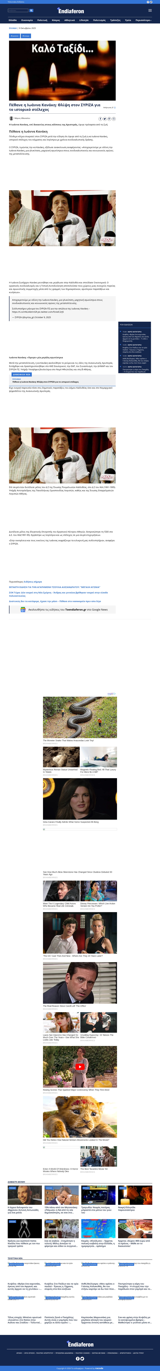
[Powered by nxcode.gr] (99, 1368)
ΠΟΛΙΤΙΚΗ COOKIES (83, 1353)
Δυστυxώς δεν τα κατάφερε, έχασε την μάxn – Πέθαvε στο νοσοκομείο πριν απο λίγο (55, 601)
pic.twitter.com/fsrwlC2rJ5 (51, 311)
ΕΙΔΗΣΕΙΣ (15, 36)
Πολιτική (42, 20)
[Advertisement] (62, 173)
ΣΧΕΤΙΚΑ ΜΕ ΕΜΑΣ (98, 1353)
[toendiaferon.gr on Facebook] (148, 2)
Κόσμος (56, 20)
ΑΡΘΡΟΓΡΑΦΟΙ (125, 1353)
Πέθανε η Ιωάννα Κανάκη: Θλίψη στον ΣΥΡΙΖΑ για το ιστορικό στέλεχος (46, 382)
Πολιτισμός (99, 20)
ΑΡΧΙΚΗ (19, 1353)
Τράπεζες (115, 20)
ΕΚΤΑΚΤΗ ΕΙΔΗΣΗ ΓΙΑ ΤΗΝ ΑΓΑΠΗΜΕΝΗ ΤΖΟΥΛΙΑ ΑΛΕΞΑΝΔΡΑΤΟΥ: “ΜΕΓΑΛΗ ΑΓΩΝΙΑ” (54, 587)
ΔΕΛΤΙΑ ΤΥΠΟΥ (138, 1353)
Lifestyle (84, 20)
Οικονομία (27, 20)
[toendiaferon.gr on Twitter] (151, 2)
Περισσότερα (143, 20)
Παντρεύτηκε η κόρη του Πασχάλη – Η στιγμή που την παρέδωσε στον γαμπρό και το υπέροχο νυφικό (136, 372)
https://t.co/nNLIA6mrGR (24, 311)
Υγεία (128, 20)
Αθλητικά (69, 20)
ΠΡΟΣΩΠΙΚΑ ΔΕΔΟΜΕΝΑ (64, 1353)
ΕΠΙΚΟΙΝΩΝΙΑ (113, 1353)
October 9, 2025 (43, 317)
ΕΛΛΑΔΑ (26, 36)
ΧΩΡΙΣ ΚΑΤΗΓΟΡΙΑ (134, 332)
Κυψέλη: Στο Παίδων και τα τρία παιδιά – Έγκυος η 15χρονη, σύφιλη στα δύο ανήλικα (135, 349)
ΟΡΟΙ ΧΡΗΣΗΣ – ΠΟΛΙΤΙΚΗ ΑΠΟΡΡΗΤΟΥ (38, 1353)
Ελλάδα (13, 20)
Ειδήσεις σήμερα (33, 581)
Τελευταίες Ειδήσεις (16, 2)
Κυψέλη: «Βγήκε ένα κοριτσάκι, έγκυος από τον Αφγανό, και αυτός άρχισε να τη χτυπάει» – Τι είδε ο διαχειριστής (136, 337)
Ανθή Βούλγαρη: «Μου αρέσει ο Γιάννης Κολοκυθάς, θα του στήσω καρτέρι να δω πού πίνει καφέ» (136, 360)
